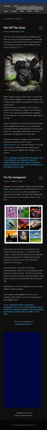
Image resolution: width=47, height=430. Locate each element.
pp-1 (23, 164)
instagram (16, 309)
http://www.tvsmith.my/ (23, 324)
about (6, 11)
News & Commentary (26, 305)
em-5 (19, 160)
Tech (41, 158)
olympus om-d (16, 162)
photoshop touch (15, 164)
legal (22, 11)
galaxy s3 (33, 160)
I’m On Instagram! (15, 177)
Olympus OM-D (23, 158)
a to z (24, 6)
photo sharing (8, 311)
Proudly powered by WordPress (23, 425)
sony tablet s (8, 167)
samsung (17, 311)
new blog (7, 6)
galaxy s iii (25, 160)
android (26, 307)
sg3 (23, 311)
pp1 (27, 164)
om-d (23, 162)
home (37, 11)
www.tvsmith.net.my (11, 144)
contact (14, 11)
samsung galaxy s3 (36, 164)
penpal (6, 164)
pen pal (28, 162)
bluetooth (13, 160)
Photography (34, 158)
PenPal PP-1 (18, 47)
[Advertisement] (22, 370)
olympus (7, 162)
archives (32, 6)
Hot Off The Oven (14, 27)
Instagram (14, 158)
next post (34, 294)
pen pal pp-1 (36, 162)
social (29, 11)
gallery (16, 6)
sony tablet (29, 311)
